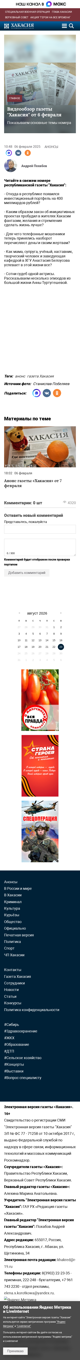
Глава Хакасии (62, 11)
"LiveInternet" (24, 1326)
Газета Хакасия (17, 976)
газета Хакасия (40, 375)
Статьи (10, 996)
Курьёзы (11, 915)
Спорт (9, 948)
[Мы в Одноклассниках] (28, 153)
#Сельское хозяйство (22, 1058)
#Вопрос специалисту (22, 1078)
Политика (12, 941)
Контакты (12, 970)
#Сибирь (11, 1024)
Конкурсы (12, 1003)
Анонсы (51, 147)
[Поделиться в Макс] (9, 153)
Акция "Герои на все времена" (50, 17)
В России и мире (18, 888)
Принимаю (15, 1351)
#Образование (16, 1044)
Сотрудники (14, 983)
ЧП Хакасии (14, 955)
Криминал (13, 902)
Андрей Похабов (34, 166)
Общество (13, 922)
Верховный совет (16, 17)
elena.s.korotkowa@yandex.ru (29, 1293)
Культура (12, 908)
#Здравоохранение (20, 1031)
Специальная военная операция (27, 11)
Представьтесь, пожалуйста (25, 522)
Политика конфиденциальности (31, 1010)
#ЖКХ (9, 1038)
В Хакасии (13, 895)
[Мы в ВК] (18, 153)
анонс (20, 375)
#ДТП (9, 1051)
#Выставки (13, 1071)
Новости (11, 989)
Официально (15, 928)
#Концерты (14, 1064)
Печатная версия (19, 935)
